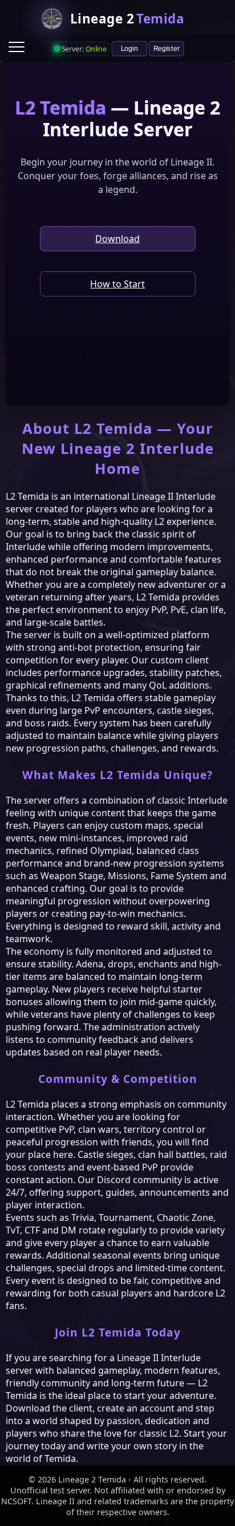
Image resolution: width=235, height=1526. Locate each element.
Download (117, 238)
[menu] (17, 47)
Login (129, 48)
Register (166, 48)
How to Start (117, 284)
